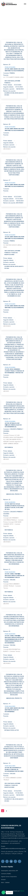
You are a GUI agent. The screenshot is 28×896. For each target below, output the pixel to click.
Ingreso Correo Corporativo (9, 876)
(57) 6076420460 (13, 841)
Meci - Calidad (5, 882)
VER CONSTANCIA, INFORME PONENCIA (12, 82)
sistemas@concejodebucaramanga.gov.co (13, 848)
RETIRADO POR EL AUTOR (11, 730)
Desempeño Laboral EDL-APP (9, 870)
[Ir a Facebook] (2, 861)
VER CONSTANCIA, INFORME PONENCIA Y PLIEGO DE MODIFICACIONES (12, 252)
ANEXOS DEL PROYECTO (14, 494)
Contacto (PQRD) (6, 873)
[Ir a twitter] (11, 861)
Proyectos (4, 23)
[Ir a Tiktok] (15, 861)
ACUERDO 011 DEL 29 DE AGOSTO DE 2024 (13, 800)
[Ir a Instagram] (7, 861)
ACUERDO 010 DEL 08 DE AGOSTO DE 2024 (13, 94)
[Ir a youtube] (19, 861)
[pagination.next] (10, 810)
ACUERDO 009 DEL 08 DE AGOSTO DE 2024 (13, 267)
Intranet (3, 879)
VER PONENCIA (8, 447)
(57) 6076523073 (15, 843)
